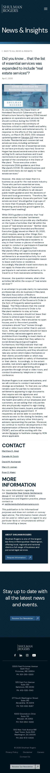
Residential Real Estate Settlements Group (22, 494)
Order (15, 231)
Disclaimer (27, 752)
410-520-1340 (26, 690)
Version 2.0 (27, 137)
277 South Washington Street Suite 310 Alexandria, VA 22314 (25, 700)
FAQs (5, 305)
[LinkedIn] (21, 655)
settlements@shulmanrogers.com (22, 504)
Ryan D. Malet (8, 472)
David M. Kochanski (11, 461)
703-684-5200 (26, 722)
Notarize (14, 433)
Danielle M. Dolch (10, 456)
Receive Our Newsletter (22, 618)
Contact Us (25, 757)
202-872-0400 (26, 738)
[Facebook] (15, 655)
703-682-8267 (26, 706)
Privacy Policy (12, 752)
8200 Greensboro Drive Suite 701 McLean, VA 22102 (25, 716)
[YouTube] (34, 655)
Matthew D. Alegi (10, 451)
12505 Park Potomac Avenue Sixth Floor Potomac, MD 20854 (25, 668)
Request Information (16, 557)
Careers (40, 752)
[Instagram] (27, 655)
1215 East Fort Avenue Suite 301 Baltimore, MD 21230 (25, 684)
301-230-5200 (26, 674)
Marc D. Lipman (9, 467)
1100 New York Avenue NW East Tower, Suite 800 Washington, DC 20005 (25, 732)
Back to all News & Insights (18, 51)
